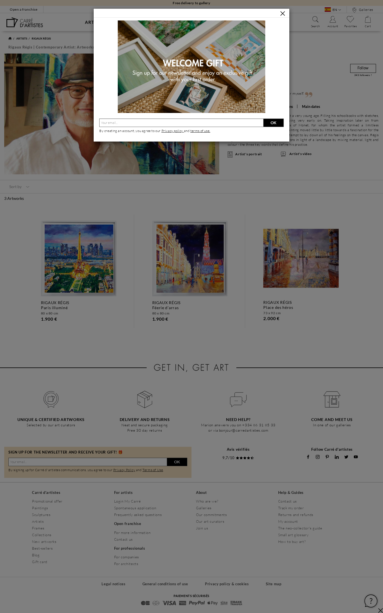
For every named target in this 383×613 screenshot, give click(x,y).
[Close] (282, 13)
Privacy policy (172, 131)
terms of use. (200, 131)
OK (273, 122)
